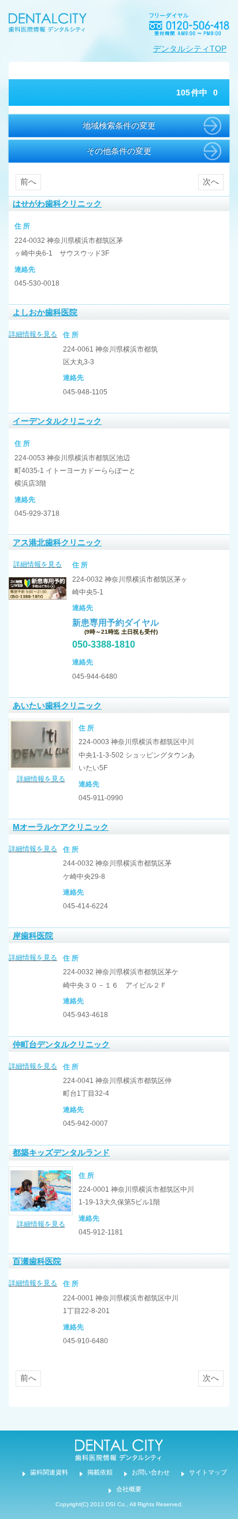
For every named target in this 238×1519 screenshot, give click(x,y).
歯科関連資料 (49, 1472)
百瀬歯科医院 (37, 1261)
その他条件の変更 (119, 151)
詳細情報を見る (33, 334)
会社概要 (129, 1488)
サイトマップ (208, 1472)
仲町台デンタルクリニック (61, 1044)
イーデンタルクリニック (57, 421)
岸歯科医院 (33, 935)
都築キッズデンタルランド (61, 1152)
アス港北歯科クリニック (57, 542)
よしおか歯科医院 (45, 312)
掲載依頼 (100, 1472)
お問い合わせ (151, 1472)
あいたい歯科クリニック (57, 705)
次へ (211, 181)
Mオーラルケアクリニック (61, 826)
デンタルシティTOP (189, 48)
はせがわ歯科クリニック (57, 203)
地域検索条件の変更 (119, 125)
